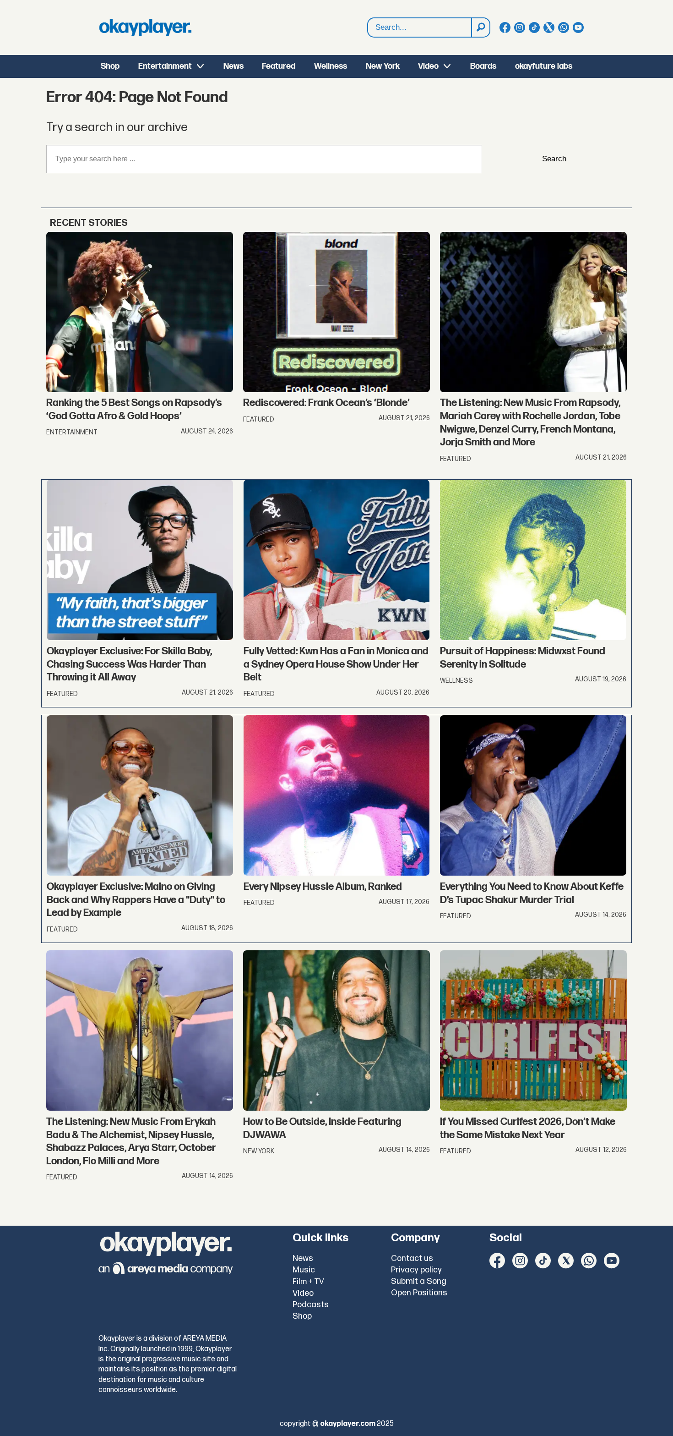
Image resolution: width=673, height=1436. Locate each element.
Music (304, 1270)
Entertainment (165, 66)
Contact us (412, 1258)
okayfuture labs (543, 66)
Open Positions (419, 1293)
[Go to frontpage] (145, 27)
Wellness (330, 66)
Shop (110, 66)
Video (428, 66)
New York (383, 66)
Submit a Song (418, 1281)
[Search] (480, 27)
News (233, 66)
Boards (483, 66)
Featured (278, 66)
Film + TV (308, 1281)
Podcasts (311, 1305)
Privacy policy (416, 1270)
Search (554, 158)
